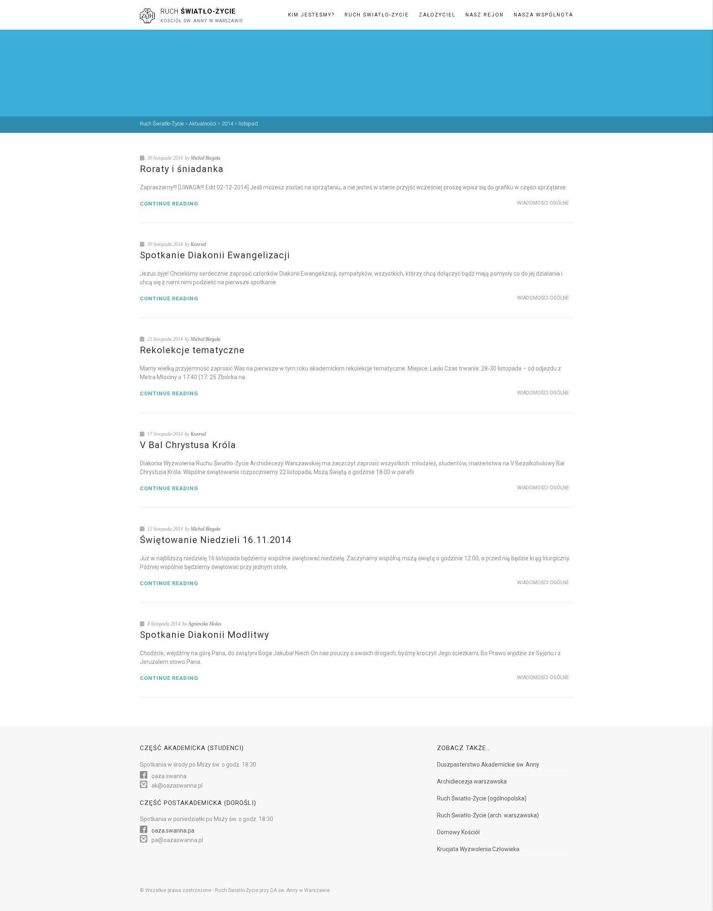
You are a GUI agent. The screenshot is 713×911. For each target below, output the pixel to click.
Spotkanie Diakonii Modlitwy (204, 635)
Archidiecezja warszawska (472, 781)
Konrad (198, 244)
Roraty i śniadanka (182, 169)
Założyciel (437, 15)
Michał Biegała (205, 158)
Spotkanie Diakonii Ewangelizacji (215, 255)
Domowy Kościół (458, 832)
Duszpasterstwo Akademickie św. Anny (488, 764)
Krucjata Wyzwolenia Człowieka (478, 849)
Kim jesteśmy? (311, 15)
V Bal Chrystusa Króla (188, 445)
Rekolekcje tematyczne (192, 350)
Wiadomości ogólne (543, 203)
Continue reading (169, 204)
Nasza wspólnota (543, 15)
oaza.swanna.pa (172, 830)
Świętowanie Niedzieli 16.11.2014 (215, 540)
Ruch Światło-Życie (377, 15)
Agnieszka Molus (205, 624)
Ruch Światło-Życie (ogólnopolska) (481, 798)
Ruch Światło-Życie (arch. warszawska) (488, 815)
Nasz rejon (484, 15)
